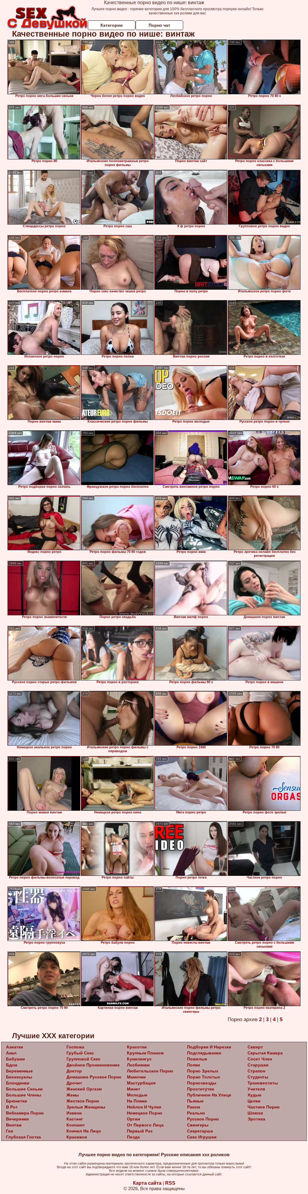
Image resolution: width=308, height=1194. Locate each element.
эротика (256, 1119)
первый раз (139, 1131)
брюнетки (16, 1101)
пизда (133, 1137)
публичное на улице (209, 1095)
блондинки (17, 1083)
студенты (258, 1077)
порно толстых (203, 1077)
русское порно (203, 1119)
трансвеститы (263, 1083)
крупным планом (145, 1053)
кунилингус (139, 1059)
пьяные (195, 1101)
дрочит (74, 1083)
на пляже (137, 1101)
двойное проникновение (93, 1065)
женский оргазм (84, 1089)
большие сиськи (24, 1089)
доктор (74, 1071)
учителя (256, 1089)
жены (72, 1095)
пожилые (197, 1059)
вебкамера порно (25, 1113)
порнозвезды (201, 1083)
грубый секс (80, 1053)
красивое (76, 1137)
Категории (111, 25)
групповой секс (83, 1059)
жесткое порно (82, 1101)
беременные (19, 1071)
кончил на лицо (83, 1131)
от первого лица (145, 1125)
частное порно (264, 1107)
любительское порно (150, 1071)
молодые (137, 1095)
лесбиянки (138, 1065)
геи (9, 1131)
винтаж (14, 1125)
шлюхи (255, 1113)
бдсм (11, 1065)
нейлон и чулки (144, 1107)
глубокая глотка (23, 1137)
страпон (256, 1071)
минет (133, 1089)
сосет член (260, 1059)
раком (193, 1107)
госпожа (75, 1047)
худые (254, 1095)
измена (74, 1113)
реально (196, 1113)
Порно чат (159, 25)
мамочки (136, 1077)
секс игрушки (202, 1137)
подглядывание (204, 1053)
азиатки (14, 1047)
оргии (133, 1119)
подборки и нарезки (209, 1047)
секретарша (200, 1131)
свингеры (197, 1125)
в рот (12, 1107)
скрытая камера (265, 1053)
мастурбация (141, 1083)
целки (254, 1101)
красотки (137, 1047)
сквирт (255, 1047)
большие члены (23, 1095)
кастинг (74, 1119)
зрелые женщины (85, 1107)
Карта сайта (147, 1183)
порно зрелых (202, 1071)
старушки (258, 1065)
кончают (75, 1125)
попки (193, 1065)
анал (11, 1053)
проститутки (200, 1089)
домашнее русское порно (94, 1077)
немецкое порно (144, 1113)
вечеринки (17, 1119)
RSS (170, 1183)
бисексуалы (19, 1077)
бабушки (15, 1059)
